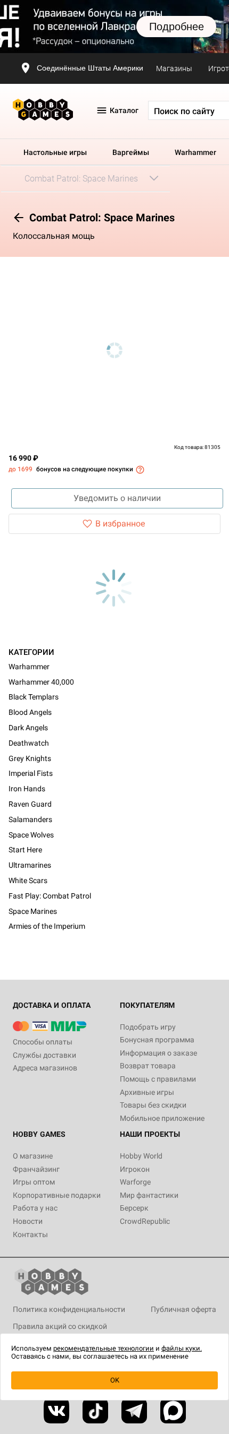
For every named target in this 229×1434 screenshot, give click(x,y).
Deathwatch (29, 743)
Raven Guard (30, 804)
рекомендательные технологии (103, 1348)
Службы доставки (44, 1055)
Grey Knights (30, 758)
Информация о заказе (158, 1053)
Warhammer (195, 152)
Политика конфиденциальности (69, 1309)
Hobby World (141, 1156)
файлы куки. (181, 1348)
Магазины (174, 68)
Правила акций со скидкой (60, 1326)
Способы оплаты (42, 1042)
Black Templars (34, 697)
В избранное (120, 524)
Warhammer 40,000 (41, 682)
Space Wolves (31, 835)
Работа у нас (35, 1208)
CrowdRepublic (145, 1221)
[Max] (173, 1410)
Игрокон (135, 1169)
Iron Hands (27, 788)
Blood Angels (30, 712)
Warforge (135, 1182)
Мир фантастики (149, 1195)
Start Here (25, 849)
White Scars (28, 880)
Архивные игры (147, 1092)
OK (114, 1380)
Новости (28, 1221)
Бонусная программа (157, 1039)
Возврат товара (148, 1065)
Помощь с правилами (158, 1079)
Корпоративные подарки (57, 1195)
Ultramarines (30, 865)
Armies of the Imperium (47, 926)
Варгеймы (130, 152)
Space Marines (33, 911)
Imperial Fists (31, 773)
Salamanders (30, 819)
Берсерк (134, 1208)
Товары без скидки (153, 1105)
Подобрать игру (148, 1027)
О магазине (33, 1156)
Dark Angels (28, 727)
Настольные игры (55, 152)
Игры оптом (34, 1182)
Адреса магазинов (45, 1068)
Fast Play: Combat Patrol (50, 896)
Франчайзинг (36, 1169)
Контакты (30, 1234)
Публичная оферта (183, 1309)
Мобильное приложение (162, 1118)
